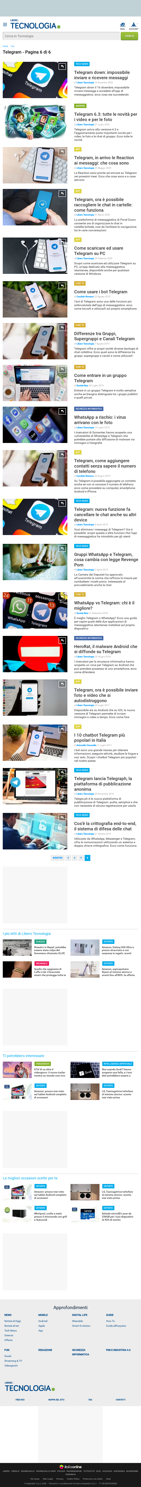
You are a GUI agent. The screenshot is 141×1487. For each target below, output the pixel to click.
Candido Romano (85, 296)
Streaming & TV (13, 1360)
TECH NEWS (82, 64)
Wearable (77, 1321)
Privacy (60, 1479)
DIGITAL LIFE (79, 1314)
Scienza (8, 1335)
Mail (122, 29)
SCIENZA (40, 941)
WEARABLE (42, 963)
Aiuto (108, 1479)
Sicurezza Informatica (80, 1352)
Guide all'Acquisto (116, 1325)
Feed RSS (20, 1400)
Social (7, 1356)
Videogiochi (11, 1365)
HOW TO (80, 283)
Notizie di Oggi (12, 1321)
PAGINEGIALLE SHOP (46, 1471)
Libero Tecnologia (85, 82)
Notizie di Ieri (11, 1325)
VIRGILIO (15, 1471)
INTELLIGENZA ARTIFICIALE (118, 1064)
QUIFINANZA (119, 1471)
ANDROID (80, 106)
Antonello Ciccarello (86, 745)
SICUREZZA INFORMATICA (89, 409)
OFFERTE (108, 941)
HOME (5, 46)
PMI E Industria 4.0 (118, 1350)
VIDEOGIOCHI (42, 1064)
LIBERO (6, 1471)
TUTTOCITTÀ (89, 1471)
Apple (41, 1325)
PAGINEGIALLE (28, 1471)
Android (42, 1321)
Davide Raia (82, 385)
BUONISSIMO (132, 1471)
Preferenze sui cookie (93, 1479)
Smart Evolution (81, 1325)
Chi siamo (34, 1479)
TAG (12, 46)
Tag (90, 1400)
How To (110, 1321)
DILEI (98, 1471)
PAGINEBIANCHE (74, 1471)
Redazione (45, 1350)
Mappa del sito (56, 1400)
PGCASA (61, 1471)
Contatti (120, 1400)
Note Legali (48, 1479)
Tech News (10, 1330)
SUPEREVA (71, 1474)
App (40, 1330)
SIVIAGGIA (107, 1471)
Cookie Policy (73, 1479)
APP (78, 149)
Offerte (8, 1340)
